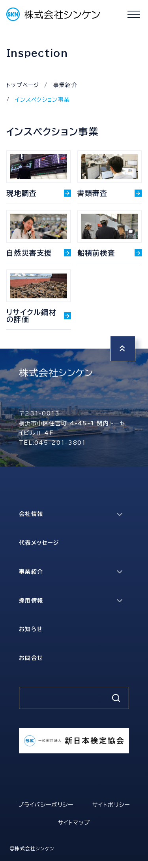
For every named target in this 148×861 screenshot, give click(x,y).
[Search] (116, 697)
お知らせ (31, 629)
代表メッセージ (39, 543)
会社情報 (31, 514)
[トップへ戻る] (122, 348)
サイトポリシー (111, 805)
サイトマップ (74, 822)
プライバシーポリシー (46, 805)
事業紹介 (65, 85)
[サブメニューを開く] (119, 514)
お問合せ (31, 658)
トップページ (22, 85)
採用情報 (31, 600)
